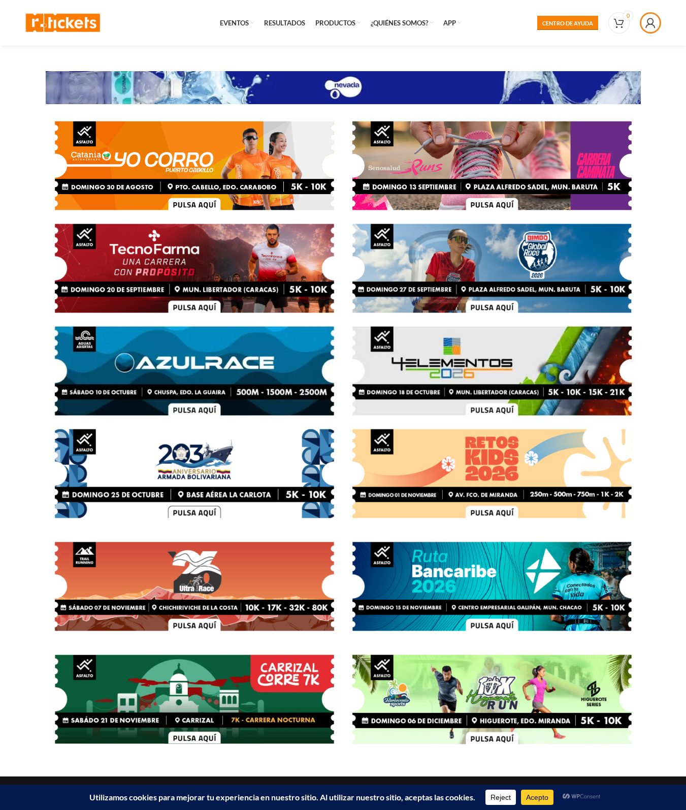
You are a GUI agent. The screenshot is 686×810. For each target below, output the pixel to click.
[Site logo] (63, 21)
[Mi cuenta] (650, 23)
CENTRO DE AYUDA (567, 23)
